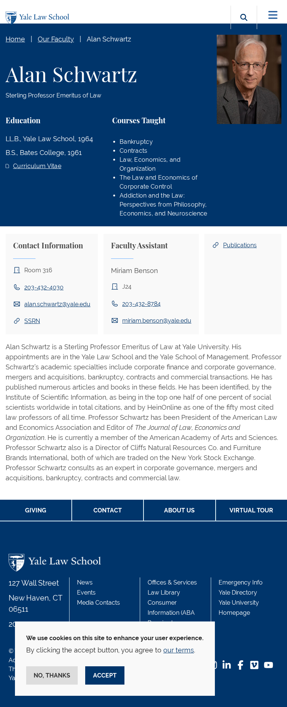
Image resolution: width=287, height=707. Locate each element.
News (85, 582)
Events (86, 592)
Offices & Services (172, 582)
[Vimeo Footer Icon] (254, 665)
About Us (179, 510)
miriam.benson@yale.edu (156, 320)
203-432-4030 (44, 287)
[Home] (39, 18)
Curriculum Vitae (37, 166)
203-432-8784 (141, 303)
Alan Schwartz (109, 39)
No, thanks (52, 675)
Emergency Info (241, 582)
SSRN (32, 321)
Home (15, 39)
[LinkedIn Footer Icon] (226, 665)
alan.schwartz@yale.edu (57, 304)
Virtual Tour (251, 510)
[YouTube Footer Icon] (268, 665)
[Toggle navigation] (273, 15)
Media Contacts (98, 602)
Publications (240, 245)
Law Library (164, 592)
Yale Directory (238, 592)
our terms (178, 650)
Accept (105, 675)
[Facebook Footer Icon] (240, 665)
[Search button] (244, 26)
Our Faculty (56, 39)
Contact (107, 510)
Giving (35, 510)
